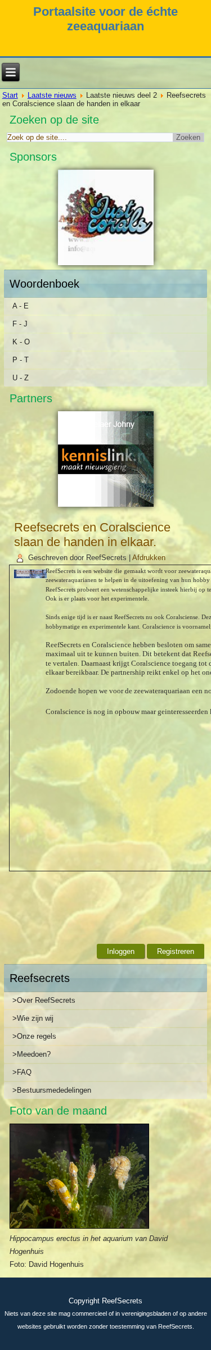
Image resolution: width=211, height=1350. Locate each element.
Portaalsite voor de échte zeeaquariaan (105, 18)
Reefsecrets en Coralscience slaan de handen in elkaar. (92, 534)
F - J (20, 324)
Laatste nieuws (52, 95)
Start (10, 95)
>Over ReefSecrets (43, 1000)
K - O (21, 342)
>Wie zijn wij (32, 1018)
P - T (20, 360)
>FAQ (22, 1072)
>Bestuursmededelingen (51, 1090)
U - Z (20, 378)
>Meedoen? (31, 1054)
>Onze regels (34, 1036)
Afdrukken (148, 557)
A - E (20, 306)
